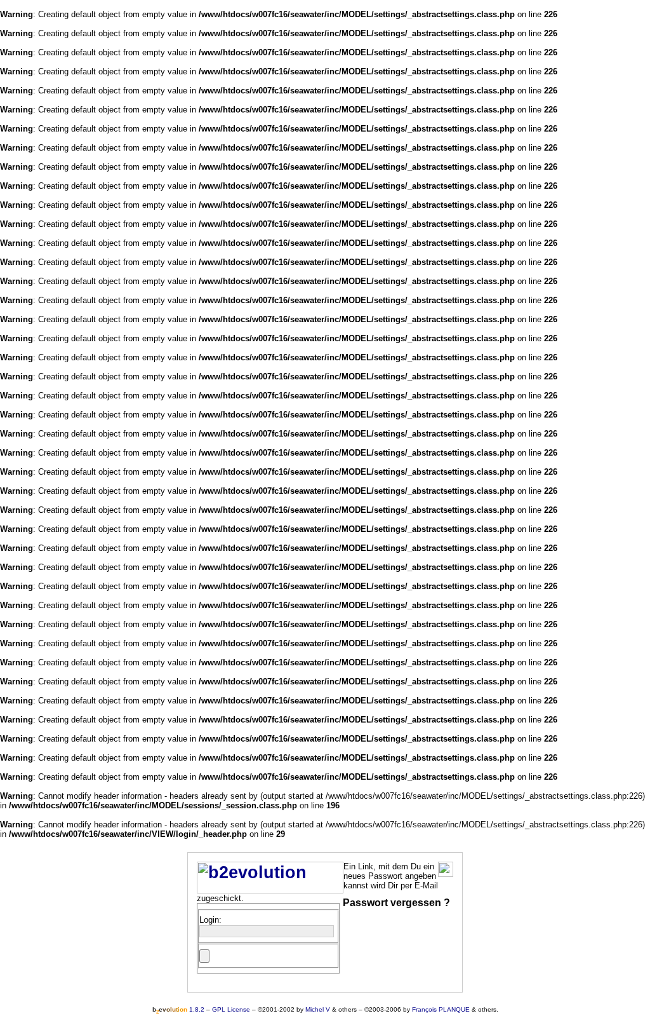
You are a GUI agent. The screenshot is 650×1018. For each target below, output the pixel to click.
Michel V (317, 1009)
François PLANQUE (441, 1009)
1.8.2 (178, 1009)
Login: (210, 920)
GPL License (231, 1009)
